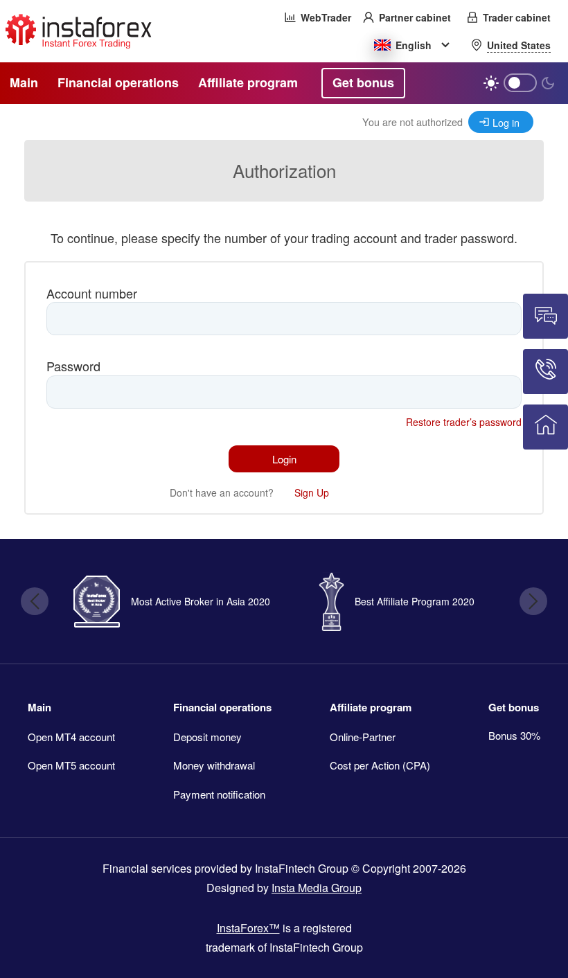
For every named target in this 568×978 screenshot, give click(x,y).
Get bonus (513, 707)
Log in (506, 122)
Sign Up (311, 492)
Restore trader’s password (464, 422)
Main (39, 707)
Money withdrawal (214, 765)
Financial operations (222, 707)
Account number (91, 293)
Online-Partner (363, 736)
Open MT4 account (71, 736)
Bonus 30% (514, 735)
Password (73, 366)
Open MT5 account (71, 765)
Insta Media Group (317, 888)
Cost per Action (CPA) (380, 765)
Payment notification (219, 794)
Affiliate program (370, 707)
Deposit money (207, 736)
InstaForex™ (248, 928)
